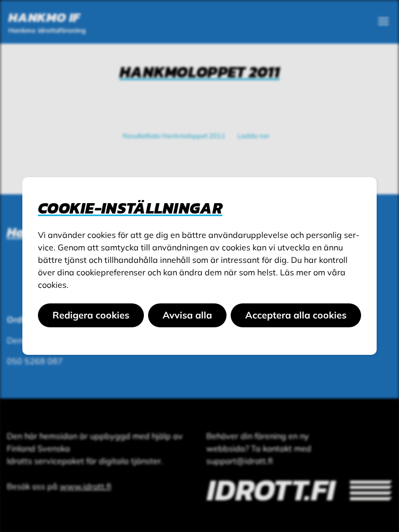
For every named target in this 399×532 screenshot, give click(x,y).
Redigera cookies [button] (90, 315)
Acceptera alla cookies (296, 315)
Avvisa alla (187, 315)
